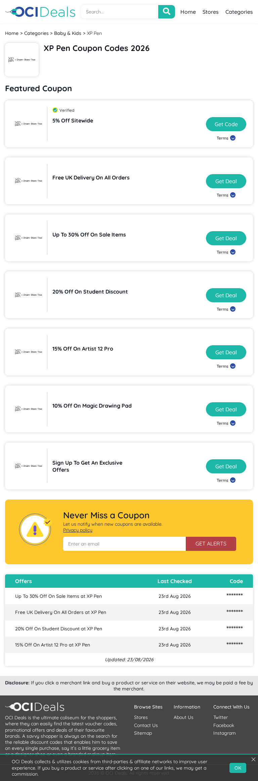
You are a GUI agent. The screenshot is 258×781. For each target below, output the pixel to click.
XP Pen (94, 33)
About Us (184, 717)
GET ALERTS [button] (211, 543)
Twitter (220, 717)
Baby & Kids (67, 33)
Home (188, 11)
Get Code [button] (226, 124)
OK (237, 768)
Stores (211, 11)
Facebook (223, 725)
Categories (239, 11)
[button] (124, 544)
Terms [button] (222, 138)
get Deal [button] (226, 181)
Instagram (224, 733)
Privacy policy (77, 530)
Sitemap (143, 733)
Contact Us (146, 725)
